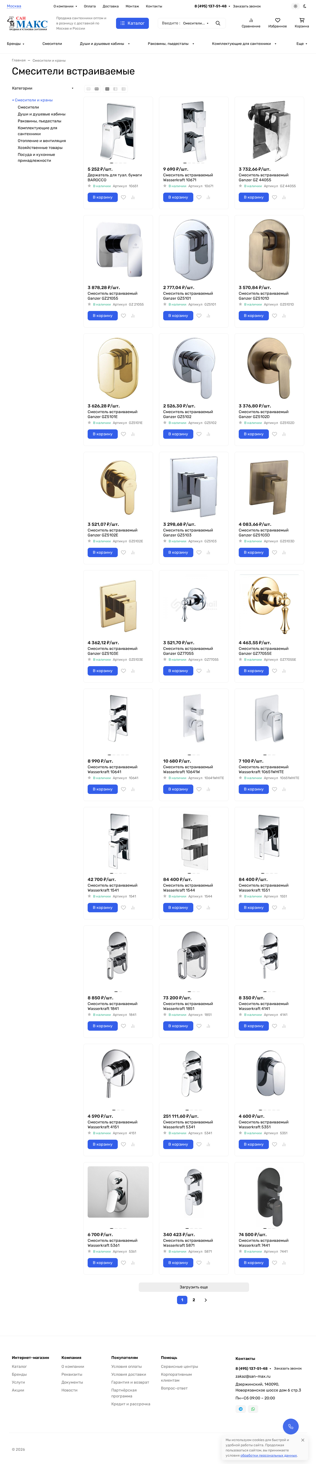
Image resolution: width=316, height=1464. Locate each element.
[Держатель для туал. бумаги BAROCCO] (118, 131)
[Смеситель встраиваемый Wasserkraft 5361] (118, 1196)
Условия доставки (128, 1374)
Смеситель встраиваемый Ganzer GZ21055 (113, 296)
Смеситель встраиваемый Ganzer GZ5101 (188, 296)
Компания (71, 1358)
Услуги (18, 1382)
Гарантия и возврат (130, 1382)
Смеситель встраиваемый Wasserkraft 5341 (188, 1124)
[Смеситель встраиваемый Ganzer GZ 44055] (269, 131)
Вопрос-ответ (174, 1388)
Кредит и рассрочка (130, 1404)
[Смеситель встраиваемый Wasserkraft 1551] (269, 841)
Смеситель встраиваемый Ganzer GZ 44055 (264, 177)
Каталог (19, 1366)
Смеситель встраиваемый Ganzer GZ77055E (264, 651)
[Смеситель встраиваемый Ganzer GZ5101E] (118, 368)
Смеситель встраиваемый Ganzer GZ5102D (264, 414)
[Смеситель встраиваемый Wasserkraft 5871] (193, 1196)
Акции (18, 1390)
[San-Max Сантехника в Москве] (27, 22)
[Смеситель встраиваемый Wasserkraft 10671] (193, 131)
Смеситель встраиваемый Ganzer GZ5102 (188, 414)
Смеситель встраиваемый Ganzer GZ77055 (188, 651)
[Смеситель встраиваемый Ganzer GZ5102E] (118, 486)
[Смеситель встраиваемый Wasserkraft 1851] (193, 960)
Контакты (154, 6)
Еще (300, 43)
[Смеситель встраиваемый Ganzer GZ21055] (118, 249)
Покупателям (124, 1358)
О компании (64, 6)
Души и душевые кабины (102, 43)
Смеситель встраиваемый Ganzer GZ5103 (188, 532)
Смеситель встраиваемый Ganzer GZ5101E (113, 414)
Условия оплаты (126, 1366)
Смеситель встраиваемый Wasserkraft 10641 (113, 769)
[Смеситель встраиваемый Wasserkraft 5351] (269, 1078)
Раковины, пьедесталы (168, 43)
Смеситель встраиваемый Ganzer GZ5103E (113, 651)
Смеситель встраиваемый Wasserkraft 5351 (264, 1124)
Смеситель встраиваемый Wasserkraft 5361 (113, 1243)
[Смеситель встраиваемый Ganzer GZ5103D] (269, 486)
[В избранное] (123, 197)
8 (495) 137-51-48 (211, 6)
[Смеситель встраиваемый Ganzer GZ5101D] (269, 249)
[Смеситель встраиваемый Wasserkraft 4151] (118, 1078)
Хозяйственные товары (40, 147)
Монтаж (132, 6)
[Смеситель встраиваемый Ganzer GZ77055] (193, 605)
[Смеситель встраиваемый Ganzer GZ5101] (193, 249)
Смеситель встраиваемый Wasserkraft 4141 (264, 1006)
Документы (72, 1382)
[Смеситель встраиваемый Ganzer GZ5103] (193, 486)
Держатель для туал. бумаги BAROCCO (115, 177)
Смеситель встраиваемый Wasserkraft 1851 (188, 1006)
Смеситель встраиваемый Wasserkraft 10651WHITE (264, 769)
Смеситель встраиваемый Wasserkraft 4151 (113, 1124)
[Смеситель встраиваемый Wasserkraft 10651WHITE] (269, 723)
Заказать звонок (247, 6)
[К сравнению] (133, 197)
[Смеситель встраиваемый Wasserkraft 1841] (118, 960)
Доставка (111, 6)
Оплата (90, 6)
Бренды (14, 43)
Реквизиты (71, 1374)
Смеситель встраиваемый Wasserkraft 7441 (264, 1243)
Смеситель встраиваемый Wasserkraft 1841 (113, 1006)
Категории (22, 88)
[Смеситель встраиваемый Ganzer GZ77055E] (269, 605)
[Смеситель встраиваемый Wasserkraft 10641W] (193, 723)
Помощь (169, 1358)
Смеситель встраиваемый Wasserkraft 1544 (188, 888)
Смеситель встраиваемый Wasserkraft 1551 (264, 888)
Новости (69, 1390)
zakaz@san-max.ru (253, 1376)
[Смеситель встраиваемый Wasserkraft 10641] (118, 723)
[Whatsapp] (253, 1409)
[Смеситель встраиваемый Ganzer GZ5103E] (118, 605)
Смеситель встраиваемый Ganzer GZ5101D (264, 296)
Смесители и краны (34, 100)
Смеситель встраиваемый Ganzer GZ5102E (113, 532)
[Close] (302, 1440)
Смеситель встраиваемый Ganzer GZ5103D (264, 532)
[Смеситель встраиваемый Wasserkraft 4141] (269, 960)
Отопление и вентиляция (42, 140)
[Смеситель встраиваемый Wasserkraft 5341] (193, 1078)
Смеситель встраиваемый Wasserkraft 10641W (188, 769)
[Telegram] (241, 1409)
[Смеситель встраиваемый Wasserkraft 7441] (269, 1196)
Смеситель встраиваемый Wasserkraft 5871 (188, 1243)
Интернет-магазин (30, 1358)
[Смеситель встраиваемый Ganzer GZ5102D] (269, 368)
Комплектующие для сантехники (241, 43)
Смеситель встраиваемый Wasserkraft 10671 (188, 177)
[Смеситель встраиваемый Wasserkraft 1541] (118, 841)
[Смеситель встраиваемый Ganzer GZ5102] (193, 368)
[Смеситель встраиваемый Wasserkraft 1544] (193, 841)
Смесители (52, 43)
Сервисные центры (179, 1366)
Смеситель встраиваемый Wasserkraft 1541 (113, 888)
